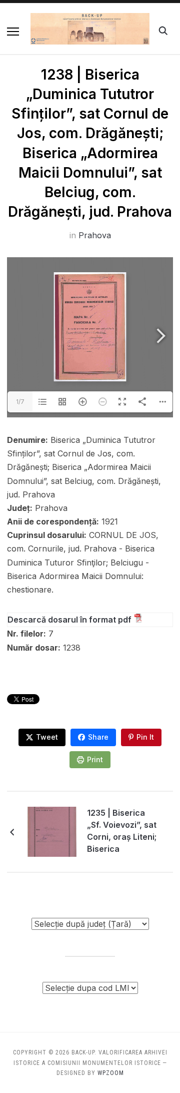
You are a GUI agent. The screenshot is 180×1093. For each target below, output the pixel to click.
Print (95, 759)
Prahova (94, 235)
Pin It (145, 737)
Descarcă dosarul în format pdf (70, 620)
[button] (13, 32)
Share (98, 737)
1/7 (20, 401)
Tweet (47, 737)
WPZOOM (111, 1072)
